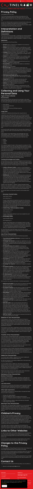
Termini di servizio (6, 478)
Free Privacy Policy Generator (15, 25)
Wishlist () (30, 1)
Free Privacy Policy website (20, 188)
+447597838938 (22, 477)
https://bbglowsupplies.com (9, 84)
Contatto (4, 476)
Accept (4, 486)
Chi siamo (4, 475)
